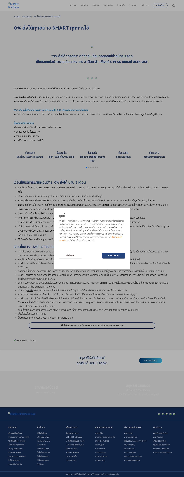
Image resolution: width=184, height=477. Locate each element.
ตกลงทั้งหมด (113, 255)
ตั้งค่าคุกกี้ (70, 255)
